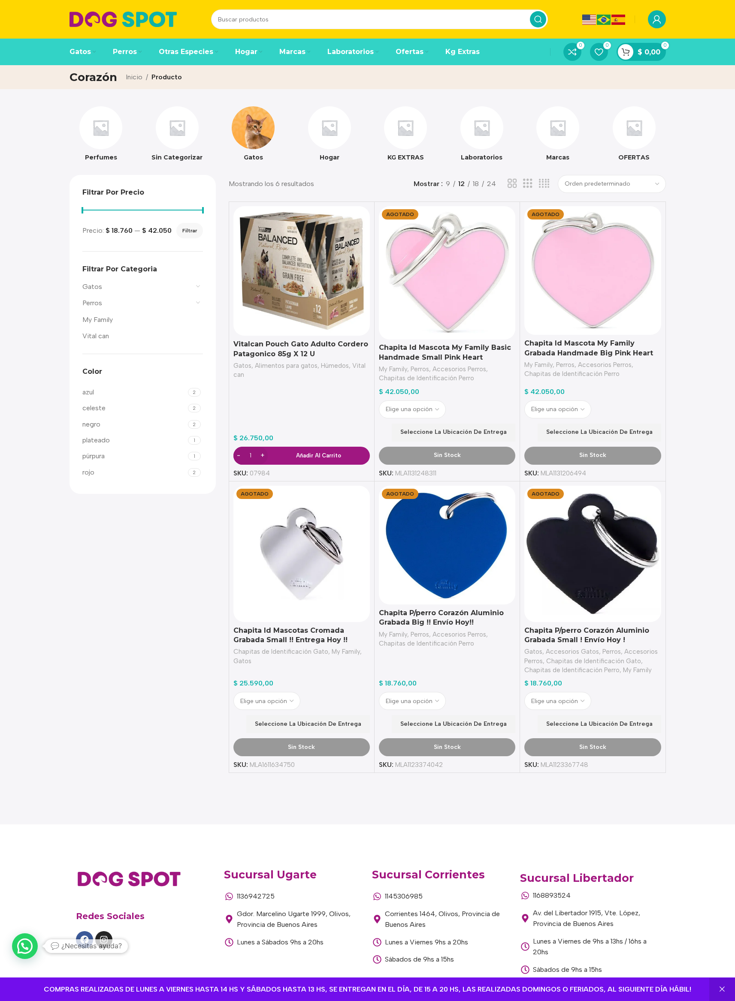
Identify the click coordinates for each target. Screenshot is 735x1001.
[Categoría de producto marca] (558, 136)
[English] (589, 19)
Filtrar (189, 231)
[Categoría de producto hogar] (329, 136)
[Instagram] (103, 939)
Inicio (134, 77)
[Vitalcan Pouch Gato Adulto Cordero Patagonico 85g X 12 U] (301, 271)
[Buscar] (538, 19)
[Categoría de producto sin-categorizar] (177, 136)
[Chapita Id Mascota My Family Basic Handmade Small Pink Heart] (447, 273)
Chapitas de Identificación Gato (280, 651)
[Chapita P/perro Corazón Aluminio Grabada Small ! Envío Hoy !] (592, 554)
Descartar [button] (722, 989)
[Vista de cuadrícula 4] (544, 183)
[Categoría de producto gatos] (253, 136)
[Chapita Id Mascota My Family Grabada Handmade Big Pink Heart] (592, 270)
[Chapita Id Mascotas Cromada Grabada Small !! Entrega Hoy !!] (301, 554)
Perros (92, 303)
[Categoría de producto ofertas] (634, 136)
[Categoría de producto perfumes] (101, 136)
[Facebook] (84, 939)
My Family (97, 320)
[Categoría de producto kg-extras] (406, 136)
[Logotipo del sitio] (123, 19)
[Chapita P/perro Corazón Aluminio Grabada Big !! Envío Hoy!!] (447, 545)
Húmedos (335, 366)
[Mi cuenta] (657, 19)
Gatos (92, 287)
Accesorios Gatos (572, 651)
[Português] (604, 19)
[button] (25, 946)
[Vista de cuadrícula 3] (527, 183)
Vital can (95, 336)
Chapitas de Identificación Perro (426, 378)
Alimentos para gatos (286, 366)
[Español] (618, 19)
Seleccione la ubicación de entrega (453, 432)
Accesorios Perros (459, 369)
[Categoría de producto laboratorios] (482, 136)
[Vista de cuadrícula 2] (512, 183)
